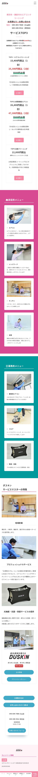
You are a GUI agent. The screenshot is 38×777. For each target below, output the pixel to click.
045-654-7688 (14, 714)
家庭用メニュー (16, 774)
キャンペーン (9, 774)
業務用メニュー (22, 774)
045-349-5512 (14, 719)
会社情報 (28, 773)
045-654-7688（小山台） (21, 25)
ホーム (3, 773)
